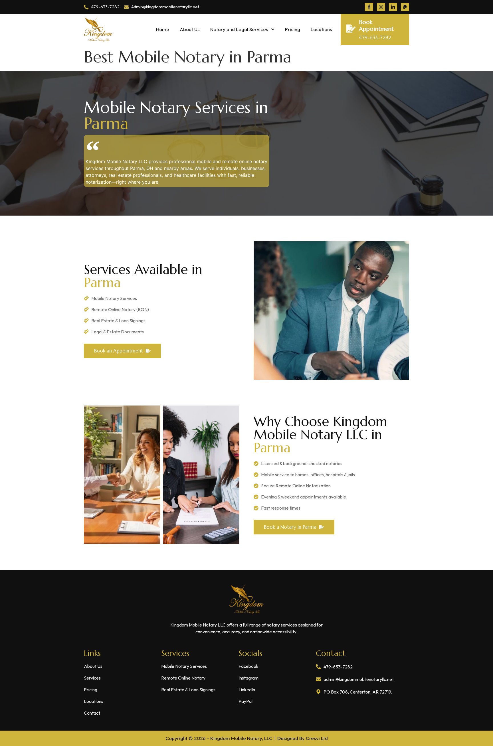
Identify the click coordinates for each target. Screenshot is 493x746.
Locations (321, 29)
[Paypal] (405, 7)
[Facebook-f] (369, 7)
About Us (190, 29)
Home (162, 29)
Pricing (292, 29)
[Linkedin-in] (393, 7)
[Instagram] (381, 7)
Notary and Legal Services (239, 29)
